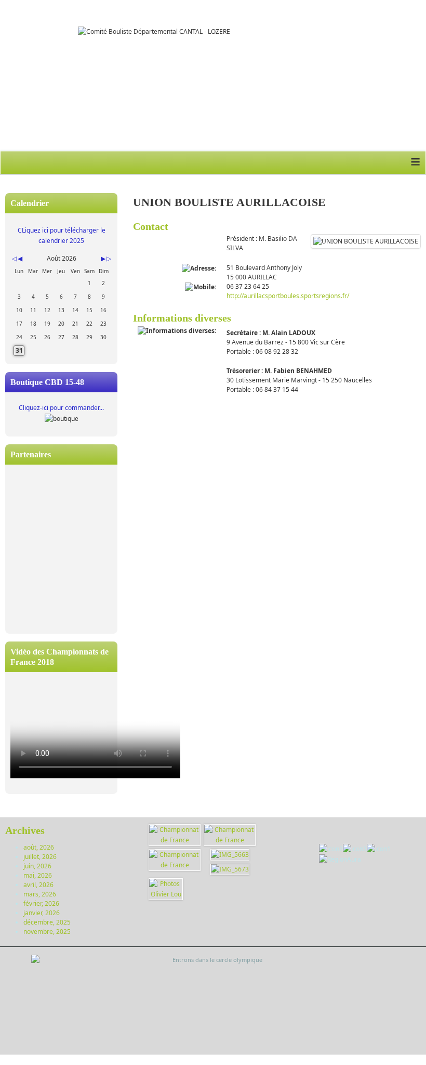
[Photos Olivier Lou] (166, 888)
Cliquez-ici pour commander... (61, 407)
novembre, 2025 (47, 931)
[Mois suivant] (103, 258)
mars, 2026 (39, 894)
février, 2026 (41, 903)
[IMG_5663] (229, 854)
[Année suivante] (108, 258)
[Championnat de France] (175, 834)
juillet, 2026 (40, 856)
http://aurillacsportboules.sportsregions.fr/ (288, 295)
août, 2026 (38, 847)
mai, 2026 (37, 875)
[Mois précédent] (20, 258)
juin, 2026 (37, 866)
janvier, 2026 (41, 912)
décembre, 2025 (47, 922)
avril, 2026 (38, 884)
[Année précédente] (13, 258)
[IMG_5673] (229, 868)
